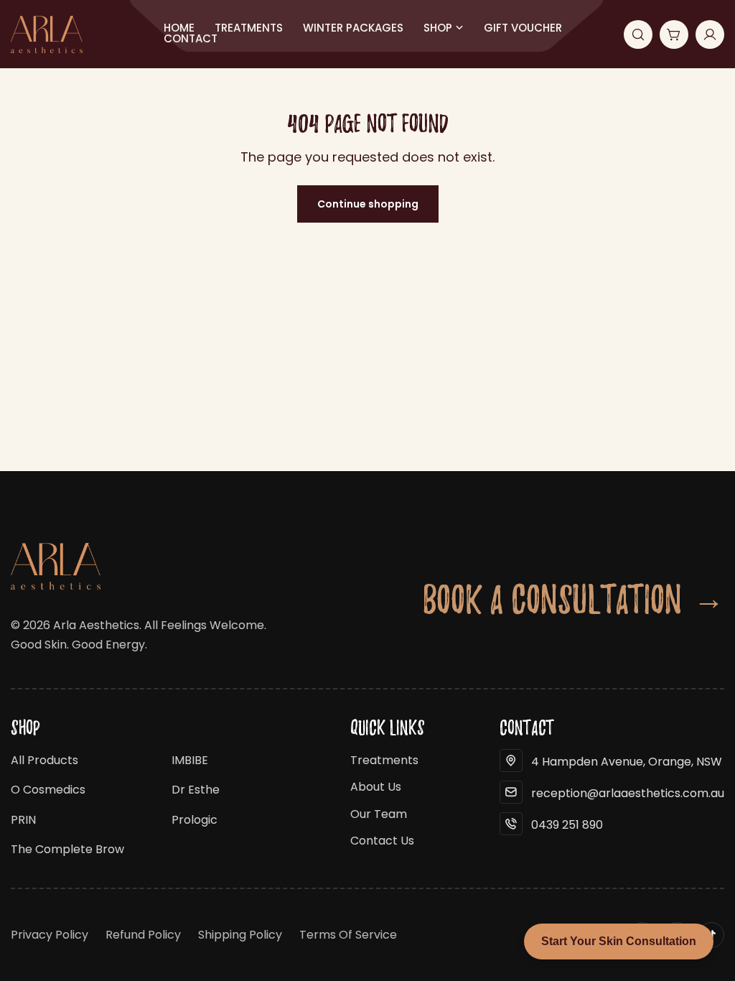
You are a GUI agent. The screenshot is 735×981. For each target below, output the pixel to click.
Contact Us (382, 840)
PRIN (23, 820)
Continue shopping (367, 204)
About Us (375, 786)
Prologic (194, 820)
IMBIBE (190, 760)
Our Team (378, 814)
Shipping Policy (240, 934)
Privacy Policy (49, 934)
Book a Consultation (573, 598)
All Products (44, 760)
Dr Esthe (196, 789)
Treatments (384, 760)
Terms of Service (348, 934)
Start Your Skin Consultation (618, 941)
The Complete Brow (67, 849)
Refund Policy (143, 934)
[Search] (638, 34)
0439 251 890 (567, 825)
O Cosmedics (48, 789)
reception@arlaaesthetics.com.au (627, 793)
